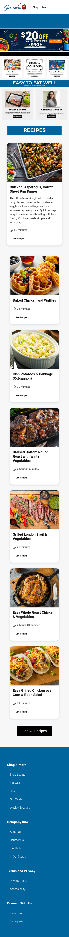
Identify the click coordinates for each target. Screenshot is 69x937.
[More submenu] (50, 7)
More (45, 7)
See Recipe (18, 238)
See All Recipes (34, 731)
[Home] (15, 7)
